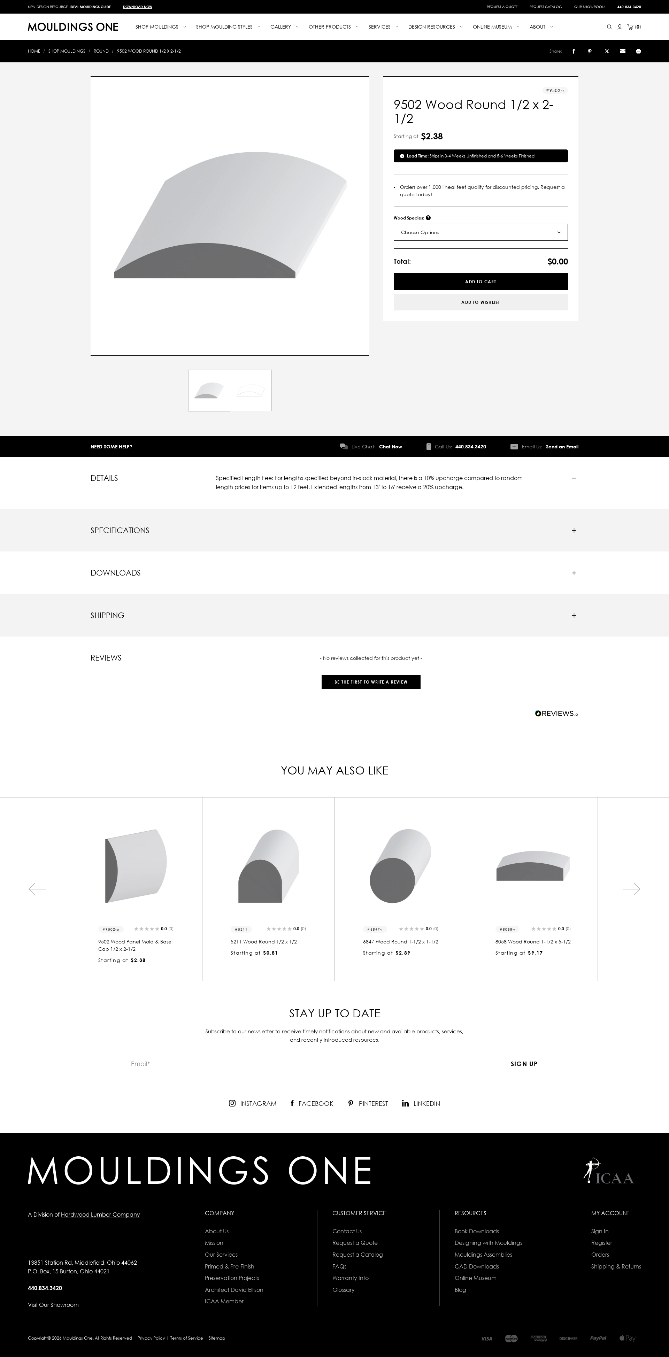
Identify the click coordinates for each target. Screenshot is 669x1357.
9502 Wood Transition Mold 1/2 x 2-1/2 (531, 945)
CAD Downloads (477, 1266)
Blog (460, 1289)
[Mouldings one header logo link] (73, 27)
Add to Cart (480, 281)
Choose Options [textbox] (420, 232)
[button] (371, 678)
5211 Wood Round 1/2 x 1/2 (131, 941)
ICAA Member (224, 1301)
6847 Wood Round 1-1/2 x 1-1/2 (268, 941)
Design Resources (432, 27)
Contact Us (347, 1231)
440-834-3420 (629, 7)
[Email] (622, 51)
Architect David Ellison (234, 1289)
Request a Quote (502, 7)
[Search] (609, 27)
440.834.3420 (470, 446)
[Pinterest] (589, 51)
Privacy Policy (151, 1338)
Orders (600, 1254)
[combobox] (481, 232)
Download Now (137, 7)
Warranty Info (350, 1277)
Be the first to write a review (371, 682)
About (538, 27)
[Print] (638, 51)
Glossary (343, 1289)
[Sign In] (619, 27)
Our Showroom (589, 7)
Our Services (221, 1254)
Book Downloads (477, 1231)
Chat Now (390, 446)
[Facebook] (573, 51)
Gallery (281, 27)
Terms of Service (186, 1338)
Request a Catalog (357, 1254)
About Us (217, 1231)
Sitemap (217, 1338)
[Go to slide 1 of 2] (37, 889)
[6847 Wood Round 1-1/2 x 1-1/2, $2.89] (268, 866)
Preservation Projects (232, 1277)
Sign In (600, 1231)
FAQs (339, 1266)
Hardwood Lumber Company (100, 1214)
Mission (214, 1242)
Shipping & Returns (616, 1266)
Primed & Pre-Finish (229, 1266)
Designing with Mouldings (488, 1242)
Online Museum (476, 1277)
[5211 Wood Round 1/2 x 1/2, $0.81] (136, 866)
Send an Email (562, 446)
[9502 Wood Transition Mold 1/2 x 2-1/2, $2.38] (533, 866)
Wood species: (409, 218)
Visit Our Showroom (53, 1304)
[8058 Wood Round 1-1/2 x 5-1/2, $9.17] (400, 866)
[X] (607, 51)
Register (601, 1242)
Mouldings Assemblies (483, 1254)
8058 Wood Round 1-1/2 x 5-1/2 (400, 941)
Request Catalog (546, 7)
